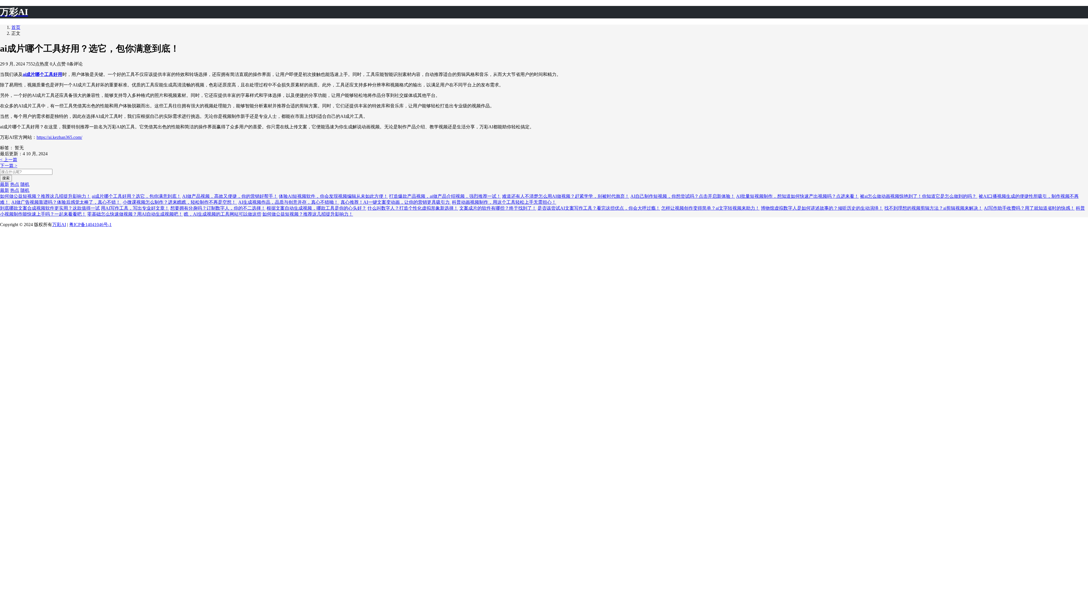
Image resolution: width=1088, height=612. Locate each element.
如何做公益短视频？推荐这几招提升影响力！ (45, 196)
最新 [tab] (4, 184)
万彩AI (59, 224)
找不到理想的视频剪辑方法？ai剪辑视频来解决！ (933, 208)
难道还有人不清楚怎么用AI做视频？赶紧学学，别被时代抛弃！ (565, 196)
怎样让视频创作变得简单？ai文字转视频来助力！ (710, 208)
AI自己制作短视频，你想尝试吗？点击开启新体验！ (682, 196)
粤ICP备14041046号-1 (90, 224)
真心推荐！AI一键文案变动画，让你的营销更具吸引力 (396, 202)
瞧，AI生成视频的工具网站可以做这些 (222, 214)
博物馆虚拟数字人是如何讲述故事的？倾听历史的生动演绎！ (822, 208)
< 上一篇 (8, 159)
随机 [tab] (24, 184)
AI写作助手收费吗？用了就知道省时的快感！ (1029, 208)
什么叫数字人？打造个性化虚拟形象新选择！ (412, 208)
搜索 (6, 178)
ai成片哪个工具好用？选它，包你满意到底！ (136, 196)
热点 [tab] (14, 184)
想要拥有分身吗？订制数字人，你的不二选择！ (217, 208)
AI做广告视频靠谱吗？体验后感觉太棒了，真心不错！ (66, 202)
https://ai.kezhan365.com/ (59, 137)
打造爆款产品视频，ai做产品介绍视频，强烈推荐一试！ (445, 196)
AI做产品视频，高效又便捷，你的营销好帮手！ (230, 196)
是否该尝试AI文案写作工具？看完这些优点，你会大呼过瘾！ (598, 208)
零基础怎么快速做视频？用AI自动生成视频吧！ (135, 214)
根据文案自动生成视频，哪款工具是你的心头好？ (316, 208)
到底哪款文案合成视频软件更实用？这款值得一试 (50, 208)
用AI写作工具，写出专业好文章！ (135, 208)
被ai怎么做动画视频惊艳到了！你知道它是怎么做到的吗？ (919, 196)
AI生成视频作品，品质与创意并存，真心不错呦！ (288, 202)
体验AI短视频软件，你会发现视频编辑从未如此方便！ (333, 196)
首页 (15, 27)
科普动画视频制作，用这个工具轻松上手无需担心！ (504, 202)
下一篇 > (8, 165)
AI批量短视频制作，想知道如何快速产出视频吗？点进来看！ (797, 196)
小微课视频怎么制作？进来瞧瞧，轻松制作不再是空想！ (180, 202)
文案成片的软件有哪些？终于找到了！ (497, 208)
